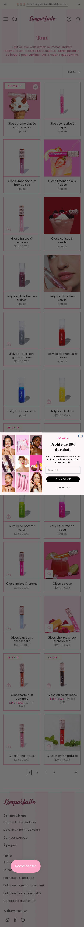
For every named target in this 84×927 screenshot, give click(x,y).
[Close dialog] (80, 436)
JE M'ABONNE (63, 479)
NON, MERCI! (63, 488)
